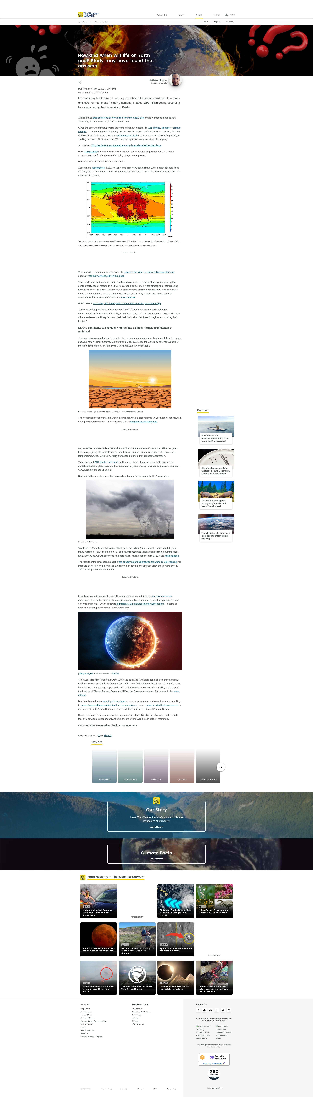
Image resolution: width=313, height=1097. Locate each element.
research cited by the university (162, 705)
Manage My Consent (88, 1024)
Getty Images (86, 673)
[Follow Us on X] (229, 1010)
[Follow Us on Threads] (223, 1010)
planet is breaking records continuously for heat (149, 272)
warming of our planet (114, 701)
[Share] (80, 82)
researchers (98, 167)
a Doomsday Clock (127, 135)
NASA (115, 673)
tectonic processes (162, 596)
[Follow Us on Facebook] (198, 1010)
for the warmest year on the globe (106, 276)
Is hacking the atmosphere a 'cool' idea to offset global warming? (127, 303)
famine (156, 127)
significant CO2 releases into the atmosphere (140, 603)
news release (128, 297)
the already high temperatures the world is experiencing (148, 562)
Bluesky (108, 735)
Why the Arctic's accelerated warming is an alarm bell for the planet (126, 145)
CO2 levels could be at (106, 462)
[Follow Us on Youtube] (210, 1010)
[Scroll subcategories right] (221, 767)
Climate (91, 22)
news (85, 22)
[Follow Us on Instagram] (204, 1010)
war (150, 127)
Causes (98, 22)
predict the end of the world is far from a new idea (118, 117)
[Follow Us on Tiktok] (217, 1010)
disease (165, 127)
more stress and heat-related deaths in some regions (108, 705)
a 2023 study (91, 151)
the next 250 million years (143, 421)
